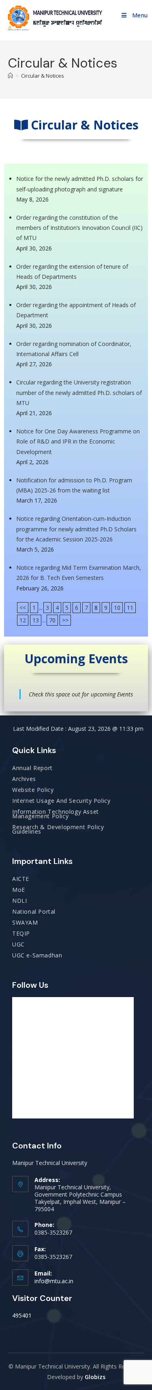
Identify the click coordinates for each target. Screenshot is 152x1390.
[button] (76, 127)
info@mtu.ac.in (53, 1281)
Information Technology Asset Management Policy (55, 814)
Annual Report (32, 768)
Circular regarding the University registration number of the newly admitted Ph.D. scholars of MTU (79, 392)
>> (65, 620)
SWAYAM (25, 922)
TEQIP (21, 933)
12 (22, 620)
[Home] (10, 75)
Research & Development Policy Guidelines (58, 829)
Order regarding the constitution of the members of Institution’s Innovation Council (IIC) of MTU (79, 228)
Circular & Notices (42, 75)
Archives (24, 779)
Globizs (95, 1377)
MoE (18, 889)
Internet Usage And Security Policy (61, 800)
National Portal (34, 911)
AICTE (20, 879)
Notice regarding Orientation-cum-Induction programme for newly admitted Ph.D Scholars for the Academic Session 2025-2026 (76, 529)
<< (22, 607)
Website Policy (33, 790)
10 (117, 607)
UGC (18, 944)
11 (130, 607)
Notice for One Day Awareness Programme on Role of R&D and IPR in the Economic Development (78, 441)
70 (52, 620)
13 (35, 620)
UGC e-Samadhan (37, 955)
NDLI (19, 900)
